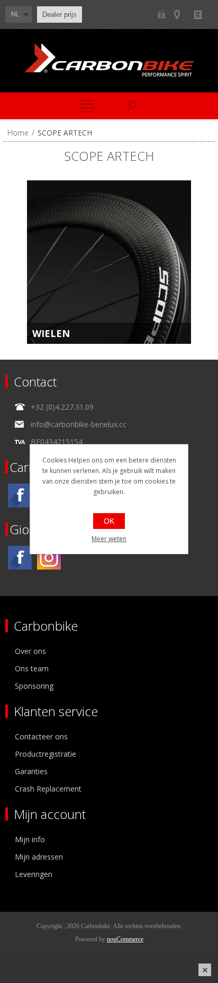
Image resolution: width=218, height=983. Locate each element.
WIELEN (51, 333)
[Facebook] (20, 495)
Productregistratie (45, 754)
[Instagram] (49, 558)
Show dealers (181, 14)
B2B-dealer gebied (161, 14)
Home (18, 133)
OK (109, 521)
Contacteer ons (41, 736)
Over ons (30, 651)
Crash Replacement (48, 789)
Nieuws (202, 14)
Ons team (32, 668)
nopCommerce (125, 939)
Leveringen (33, 874)
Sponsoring (34, 686)
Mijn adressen (39, 857)
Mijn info (30, 839)
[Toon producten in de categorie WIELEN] (109, 262)
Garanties (31, 771)
